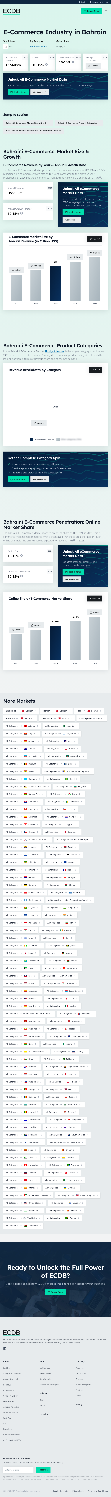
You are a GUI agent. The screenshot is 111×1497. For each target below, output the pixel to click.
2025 (94, 369)
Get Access (38, 92)
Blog (41, 1400)
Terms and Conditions (98, 1491)
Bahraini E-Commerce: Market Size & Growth (26, 123)
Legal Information (61, 1491)
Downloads (8, 1429)
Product (7, 1361)
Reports (43, 1405)
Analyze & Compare (12, 1373)
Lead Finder (8, 1401)
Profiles (6, 1368)
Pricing (79, 1404)
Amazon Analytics (11, 1407)
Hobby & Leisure (38, 46)
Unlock (95, 65)
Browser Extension (11, 1434)
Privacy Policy (78, 1491)
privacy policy (24, 1479)
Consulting (45, 1414)
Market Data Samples (49, 1384)
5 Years (93, 239)
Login (83, 2)
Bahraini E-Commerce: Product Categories (77, 123)
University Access (100, 2)
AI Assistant (8, 1390)
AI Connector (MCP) (12, 1440)
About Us (80, 1368)
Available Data (46, 1373)
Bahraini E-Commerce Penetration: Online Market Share (32, 130)
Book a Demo (93, 11)
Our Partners (82, 1373)
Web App (7, 1418)
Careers (79, 1379)
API (4, 1423)
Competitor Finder (11, 1379)
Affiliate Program (83, 1384)
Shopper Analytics (11, 1412)
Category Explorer (11, 1396)
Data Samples (46, 1379)
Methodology (45, 1368)
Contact (79, 1390)
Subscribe (43, 1469)
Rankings (7, 1384)
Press (78, 1395)
